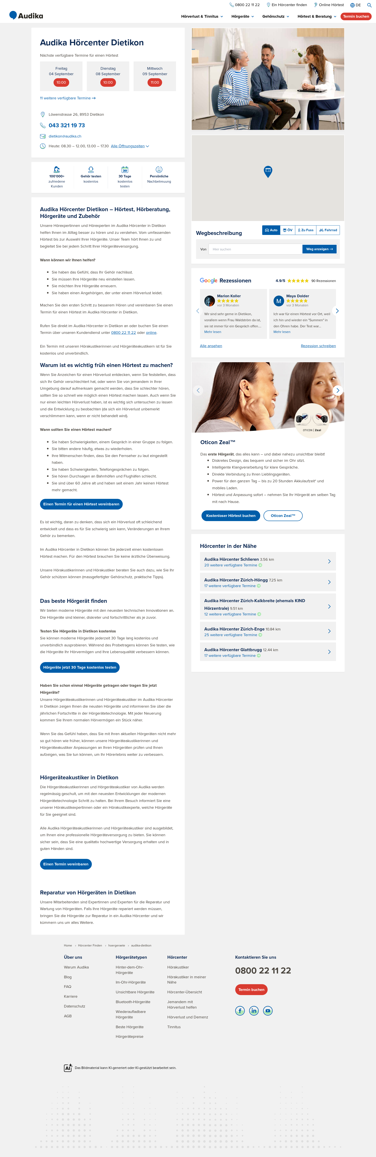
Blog (68, 977)
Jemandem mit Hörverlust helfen (182, 1004)
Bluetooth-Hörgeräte (133, 1001)
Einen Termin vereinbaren (65, 864)
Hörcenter (177, 957)
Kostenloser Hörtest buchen (230, 515)
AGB (68, 1016)
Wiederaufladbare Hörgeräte (131, 1014)
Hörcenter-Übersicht (184, 992)
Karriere (70, 996)
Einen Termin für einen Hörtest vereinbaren (81, 504)
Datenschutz (74, 1006)
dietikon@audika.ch (65, 136)
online (151, 332)
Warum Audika (76, 967)
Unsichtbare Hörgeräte (135, 992)
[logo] (26, 15)
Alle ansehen (211, 345)
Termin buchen (356, 16)
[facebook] (240, 1012)
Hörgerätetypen (131, 957)
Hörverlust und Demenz (187, 1017)
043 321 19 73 (67, 125)
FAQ (67, 986)
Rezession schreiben (318, 345)
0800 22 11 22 (123, 332)
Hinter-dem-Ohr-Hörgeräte (130, 969)
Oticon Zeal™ (283, 515)
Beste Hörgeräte (130, 1027)
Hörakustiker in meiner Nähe (186, 979)
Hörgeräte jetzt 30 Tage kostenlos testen (79, 667)
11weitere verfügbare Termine (65, 98)
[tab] (202, 16)
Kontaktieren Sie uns (255, 957)
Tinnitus (174, 1027)
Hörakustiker (178, 967)
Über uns (73, 957)
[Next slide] (337, 311)
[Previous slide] (197, 311)
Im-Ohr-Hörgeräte (131, 982)
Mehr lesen (212, 331)
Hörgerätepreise (129, 1036)
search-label (369, 5)
